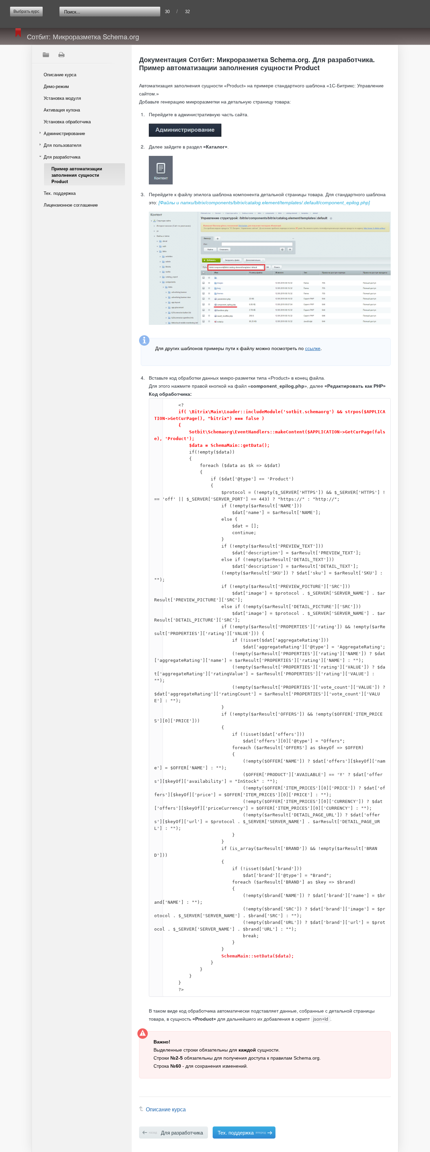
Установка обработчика (67, 121)
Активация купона (62, 109)
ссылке (312, 348)
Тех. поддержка (60, 193)
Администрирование (64, 133)
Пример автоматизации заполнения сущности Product (76, 174)
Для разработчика (62, 157)
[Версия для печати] (61, 55)
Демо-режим (56, 86)
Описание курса (60, 74)
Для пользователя (62, 145)
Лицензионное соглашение (71, 205)
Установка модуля (62, 98)
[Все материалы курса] (46, 55)
